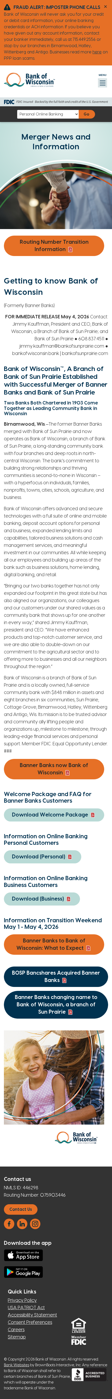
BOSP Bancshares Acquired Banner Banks (56, 976)
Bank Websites (16, 1365)
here (97, 52)
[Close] (105, 6)
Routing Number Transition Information (54, 246)
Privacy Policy (22, 1300)
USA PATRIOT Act (26, 1308)
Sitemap (17, 1337)
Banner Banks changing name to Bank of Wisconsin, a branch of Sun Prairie (56, 1005)
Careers (16, 1330)
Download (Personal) (38, 856)
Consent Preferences (30, 1322)
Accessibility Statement (32, 1315)
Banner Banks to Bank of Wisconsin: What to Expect (50, 944)
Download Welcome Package (50, 815)
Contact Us (20, 1209)
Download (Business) (38, 899)
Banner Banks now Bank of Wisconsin (54, 769)
